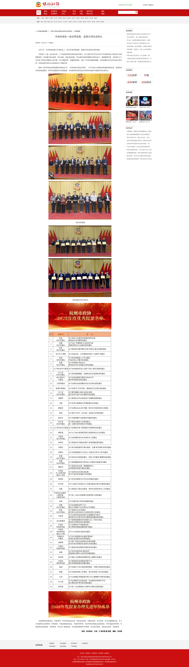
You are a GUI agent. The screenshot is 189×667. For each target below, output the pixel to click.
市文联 (89, 21)
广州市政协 (74, 646)
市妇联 (84, 21)
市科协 (93, 21)
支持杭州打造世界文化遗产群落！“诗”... (139, 143)
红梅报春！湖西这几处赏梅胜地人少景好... (140, 131)
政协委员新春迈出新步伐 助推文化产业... (139, 34)
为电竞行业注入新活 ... (145, 107)
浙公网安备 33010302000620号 (94, 664)
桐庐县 (87, 18)
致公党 (60, 21)
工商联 (70, 21)
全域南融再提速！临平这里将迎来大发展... (140, 153)
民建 (48, 21)
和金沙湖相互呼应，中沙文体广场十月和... (140, 149)
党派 (74, 11)
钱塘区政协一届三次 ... (132, 122)
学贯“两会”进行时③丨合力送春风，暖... (139, 55)
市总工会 (75, 21)
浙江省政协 (63, 643)
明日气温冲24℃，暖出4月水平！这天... (139, 137)
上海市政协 (85, 643)
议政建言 (54, 14)
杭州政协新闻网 (42, 31)
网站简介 (88, 653)
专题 (81, 14)
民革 (42, 21)
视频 (102, 14)
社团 (81, 11)
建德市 (95, 18)
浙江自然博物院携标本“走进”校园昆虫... (139, 134)
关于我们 (82, 653)
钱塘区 (60, 18)
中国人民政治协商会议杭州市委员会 (61, 31)
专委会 (64, 11)
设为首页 (145, 5)
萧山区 (64, 18)
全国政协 (51, 643)
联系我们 (107, 653)
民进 (51, 21)
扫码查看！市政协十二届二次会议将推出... (140, 49)
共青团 (80, 21)
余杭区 (69, 18)
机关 (74, 14)
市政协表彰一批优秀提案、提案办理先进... (140, 46)
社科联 (102, 21)
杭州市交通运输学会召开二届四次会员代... (140, 140)
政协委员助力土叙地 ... (132, 107)
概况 (45, 14)
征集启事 (129, 52)
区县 (63, 14)
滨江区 (56, 18)
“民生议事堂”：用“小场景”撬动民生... (138, 37)
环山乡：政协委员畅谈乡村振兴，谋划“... (139, 40)
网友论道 (89, 14)
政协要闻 (77, 31)
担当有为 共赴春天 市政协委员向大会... (139, 43)
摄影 (102, 11)
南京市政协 (63, 646)
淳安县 (91, 18)
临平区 (73, 18)
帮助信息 (94, 653)
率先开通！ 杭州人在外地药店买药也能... (139, 156)
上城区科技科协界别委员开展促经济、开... (140, 58)
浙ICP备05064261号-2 (106, 657)
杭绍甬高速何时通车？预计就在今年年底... (140, 159)
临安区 (82, 18)
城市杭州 (89, 11)
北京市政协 (74, 643)
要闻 (45, 11)
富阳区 (78, 18)
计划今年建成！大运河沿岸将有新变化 (138, 146)
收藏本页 (151, 5)
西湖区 (51, 18)
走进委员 (54, 11)
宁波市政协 (52, 646)
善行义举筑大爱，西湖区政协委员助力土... (140, 61)
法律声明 (100, 653)
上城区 (42, 18)
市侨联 (98, 21)
